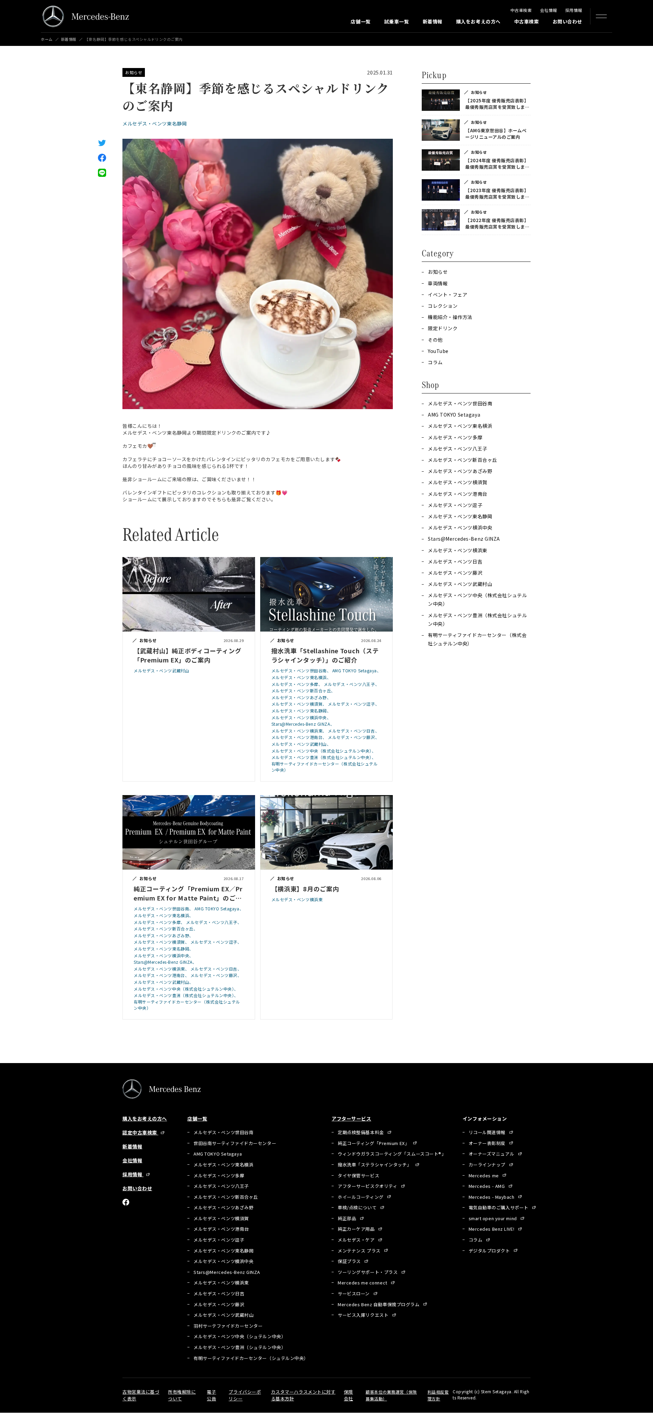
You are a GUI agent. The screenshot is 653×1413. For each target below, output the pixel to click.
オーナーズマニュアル (492, 1153)
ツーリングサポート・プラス (368, 1272)
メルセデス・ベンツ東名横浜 (460, 425)
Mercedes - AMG (487, 1186)
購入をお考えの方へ (478, 21)
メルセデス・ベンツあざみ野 (460, 471)
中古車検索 (521, 10)
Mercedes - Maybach (492, 1197)
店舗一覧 (360, 21)
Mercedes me (484, 1175)
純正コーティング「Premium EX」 (374, 1143)
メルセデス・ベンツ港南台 (457, 493)
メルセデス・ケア (357, 1240)
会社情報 (548, 10)
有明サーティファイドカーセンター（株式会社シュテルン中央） (477, 639)
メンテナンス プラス (360, 1250)
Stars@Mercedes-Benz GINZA (464, 538)
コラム (476, 1240)
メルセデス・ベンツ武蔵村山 (460, 584)
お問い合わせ (567, 21)
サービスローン (354, 1293)
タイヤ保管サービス (358, 1175)
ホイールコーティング (361, 1197)
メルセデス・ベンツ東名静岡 (154, 123)
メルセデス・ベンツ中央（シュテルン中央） (240, 1336)
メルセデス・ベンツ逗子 (455, 505)
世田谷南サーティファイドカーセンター (235, 1143)
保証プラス (350, 1261)
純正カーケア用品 (357, 1229)
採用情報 (573, 10)
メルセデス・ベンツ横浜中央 (460, 527)
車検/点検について (358, 1207)
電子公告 (211, 1395)
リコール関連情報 (488, 1132)
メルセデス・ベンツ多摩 (455, 437)
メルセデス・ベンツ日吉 (455, 561)
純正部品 (347, 1218)
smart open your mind (493, 1218)
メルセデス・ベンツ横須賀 (457, 482)
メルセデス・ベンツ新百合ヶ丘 (462, 459)
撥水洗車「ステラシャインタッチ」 (375, 1164)
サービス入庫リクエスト (364, 1315)
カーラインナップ (488, 1164)
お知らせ (133, 72)
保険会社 (348, 1395)
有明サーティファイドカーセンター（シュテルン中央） (251, 1358)
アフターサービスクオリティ (368, 1186)
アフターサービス (351, 1118)
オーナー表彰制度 (488, 1143)
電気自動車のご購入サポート (499, 1207)
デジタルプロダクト (490, 1250)
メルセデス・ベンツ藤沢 (455, 572)
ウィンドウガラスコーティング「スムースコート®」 (392, 1153)
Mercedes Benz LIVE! (492, 1229)
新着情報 (432, 21)
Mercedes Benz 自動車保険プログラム (379, 1304)
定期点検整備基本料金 (361, 1132)
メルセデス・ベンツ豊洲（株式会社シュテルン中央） (477, 619)
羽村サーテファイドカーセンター (228, 1326)
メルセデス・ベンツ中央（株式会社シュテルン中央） (477, 599)
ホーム (47, 39)
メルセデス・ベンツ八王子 (457, 448)
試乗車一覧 (396, 21)
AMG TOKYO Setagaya (454, 414)
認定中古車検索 (140, 1132)
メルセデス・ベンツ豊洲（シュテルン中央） (240, 1347)
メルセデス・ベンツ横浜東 (457, 550)
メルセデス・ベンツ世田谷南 (460, 403)
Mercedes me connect (363, 1282)
